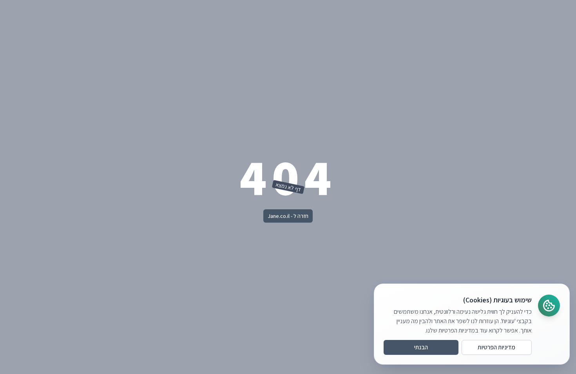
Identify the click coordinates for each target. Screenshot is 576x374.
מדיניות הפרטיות (496, 347)
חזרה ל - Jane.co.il (288, 215)
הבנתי (421, 347)
